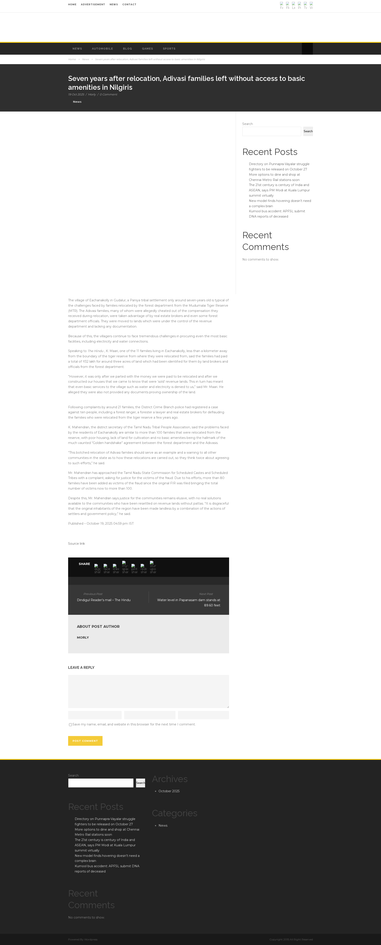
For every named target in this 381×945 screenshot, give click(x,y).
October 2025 (169, 791)
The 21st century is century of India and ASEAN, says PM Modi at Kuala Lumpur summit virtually (279, 190)
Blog (127, 48)
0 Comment (108, 94)
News (77, 48)
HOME (72, 4)
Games (147, 48)
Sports (169, 48)
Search (247, 124)
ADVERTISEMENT (93, 4)
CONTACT (129, 4)
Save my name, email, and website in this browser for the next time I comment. (134, 724)
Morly (92, 94)
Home (72, 59)
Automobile (102, 48)
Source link (76, 544)
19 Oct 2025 (76, 94)
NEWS (114, 4)
